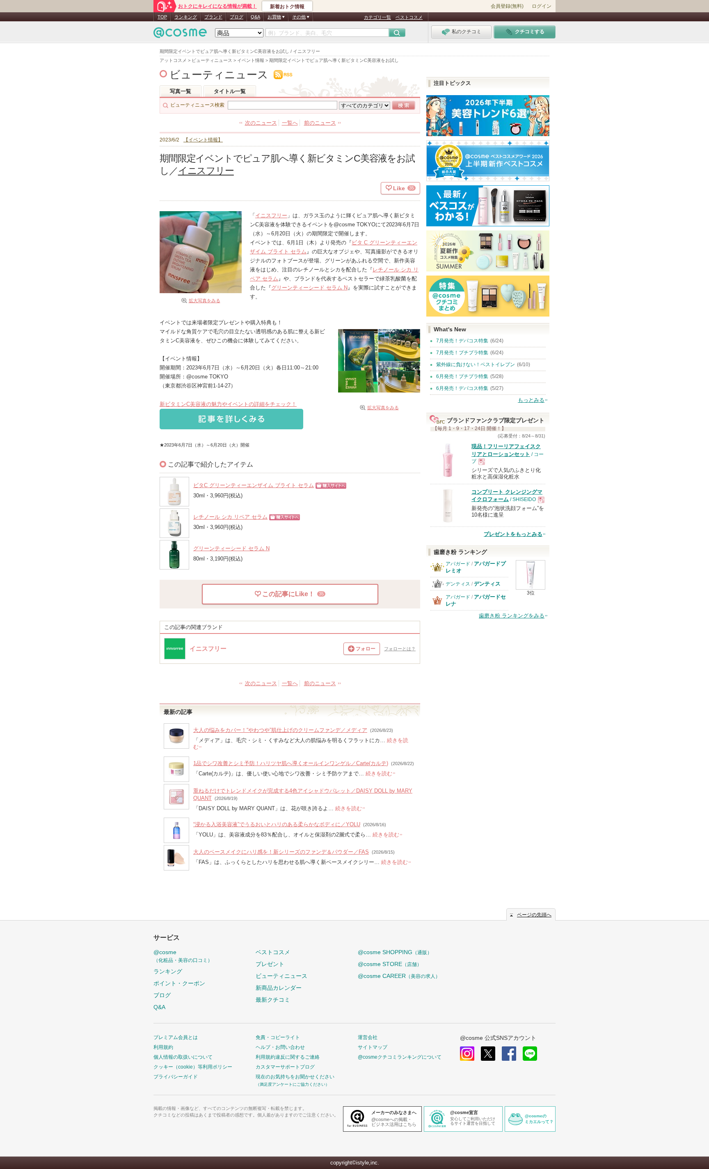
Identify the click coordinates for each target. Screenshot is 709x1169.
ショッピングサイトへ (329, 488)
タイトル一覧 (230, 91)
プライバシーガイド (175, 1077)
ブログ (236, 16)
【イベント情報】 (203, 139)
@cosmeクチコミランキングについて (399, 1057)
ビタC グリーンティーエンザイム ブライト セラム (253, 485)
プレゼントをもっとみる (513, 534)
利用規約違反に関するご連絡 (288, 1057)
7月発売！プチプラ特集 (462, 352)
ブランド (213, 16)
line (530, 1053)
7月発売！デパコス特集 (462, 341)
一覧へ (290, 123)
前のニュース (320, 123)
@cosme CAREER (399, 976)
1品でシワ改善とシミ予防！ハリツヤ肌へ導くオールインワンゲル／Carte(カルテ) (290, 763)
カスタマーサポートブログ (285, 1067)
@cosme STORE (390, 964)
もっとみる (531, 400)
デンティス (458, 584)
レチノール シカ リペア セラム (230, 517)
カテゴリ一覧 (377, 17)
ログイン (541, 6)
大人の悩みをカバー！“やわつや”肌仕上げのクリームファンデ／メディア (280, 730)
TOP (162, 16)
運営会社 (367, 1037)
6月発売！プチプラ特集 (462, 376)
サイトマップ (372, 1047)
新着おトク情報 (287, 6)
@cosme (183, 956)
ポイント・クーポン (179, 983)
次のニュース (261, 123)
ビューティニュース (218, 74)
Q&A (255, 16)
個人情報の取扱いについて (183, 1057)
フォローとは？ (400, 648)
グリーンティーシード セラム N (309, 288)
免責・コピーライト (278, 1037)
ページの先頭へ (534, 915)
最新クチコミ (273, 999)
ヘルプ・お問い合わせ (280, 1047)
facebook (509, 1053)
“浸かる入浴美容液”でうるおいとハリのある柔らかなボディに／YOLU (276, 824)
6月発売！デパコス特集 (462, 388)
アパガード (458, 564)
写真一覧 (180, 91)
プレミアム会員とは (175, 1037)
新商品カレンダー (279, 987)
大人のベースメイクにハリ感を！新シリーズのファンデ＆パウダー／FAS (281, 852)
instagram (467, 1053)
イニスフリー (206, 170)
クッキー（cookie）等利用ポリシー (192, 1067)
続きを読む (379, 773)
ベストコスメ (409, 17)
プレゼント (270, 964)
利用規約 (163, 1047)
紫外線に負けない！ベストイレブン (475, 364)
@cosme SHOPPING (395, 952)
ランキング (185, 16)
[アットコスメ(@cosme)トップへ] (180, 35)
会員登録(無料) (507, 6)
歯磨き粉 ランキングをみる (511, 616)
